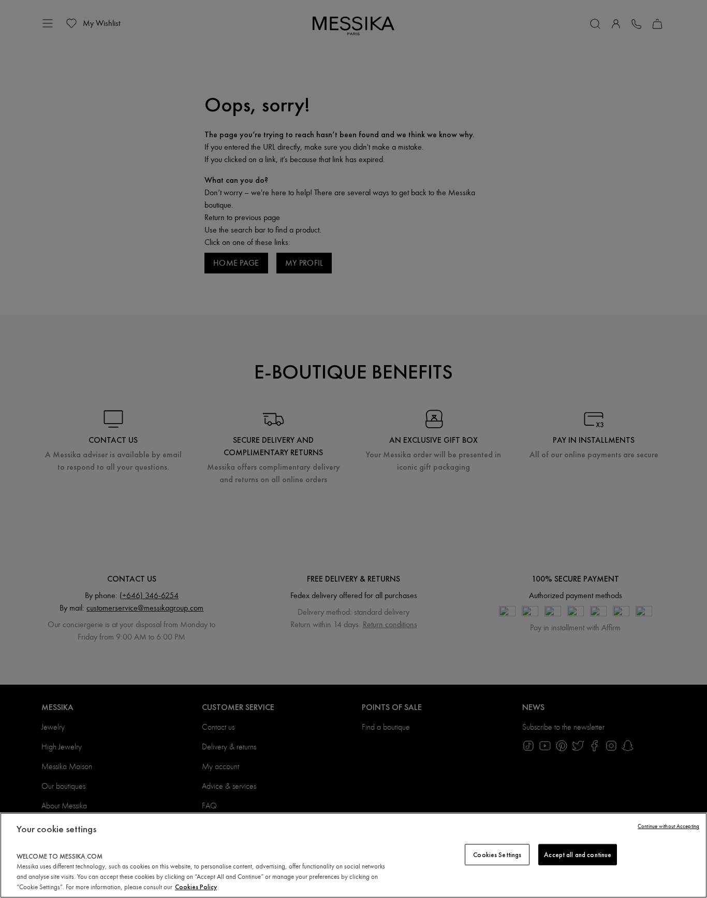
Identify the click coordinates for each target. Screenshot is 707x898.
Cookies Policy (196, 886)
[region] (353, 855)
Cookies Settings (497, 854)
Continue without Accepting (668, 826)
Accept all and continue (577, 854)
